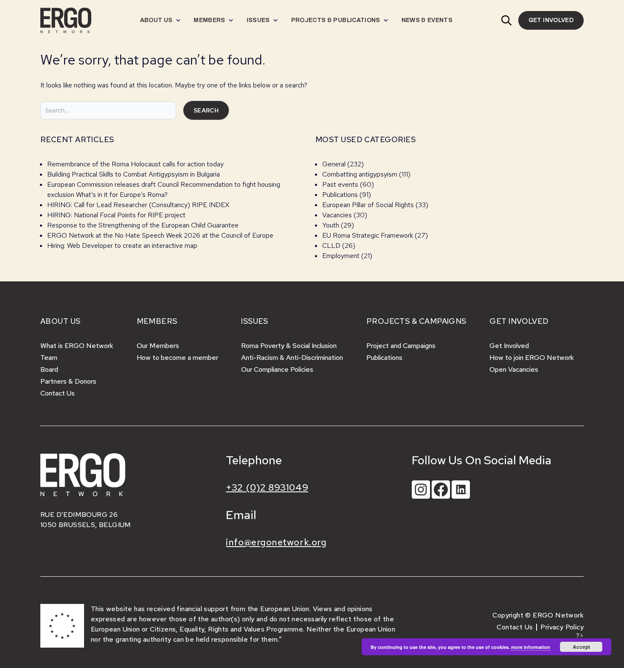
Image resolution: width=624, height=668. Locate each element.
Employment (341, 255)
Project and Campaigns (401, 345)
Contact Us (57, 393)
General (334, 164)
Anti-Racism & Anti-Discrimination (292, 357)
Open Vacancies (513, 369)
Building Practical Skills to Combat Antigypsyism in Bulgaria (133, 174)
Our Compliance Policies (277, 369)
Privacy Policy (562, 627)
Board (49, 369)
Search (206, 110)
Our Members (158, 345)
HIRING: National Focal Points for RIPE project (116, 215)
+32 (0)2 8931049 (267, 487)
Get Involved (509, 345)
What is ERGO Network (76, 345)
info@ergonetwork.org (276, 542)
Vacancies (337, 215)
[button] (506, 20)
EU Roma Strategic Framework (367, 235)
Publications (340, 194)
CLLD (331, 245)
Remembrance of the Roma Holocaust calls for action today (135, 164)
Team (48, 357)
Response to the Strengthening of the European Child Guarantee (143, 225)
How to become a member (177, 357)
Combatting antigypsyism (359, 174)
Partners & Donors (68, 381)
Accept (581, 647)
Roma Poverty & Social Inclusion (289, 345)
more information (530, 647)
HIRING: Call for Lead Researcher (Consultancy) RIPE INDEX (138, 204)
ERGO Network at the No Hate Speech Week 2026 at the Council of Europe (160, 235)
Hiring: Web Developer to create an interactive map (122, 245)
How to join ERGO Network (531, 357)
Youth (330, 225)
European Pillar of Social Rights (368, 204)
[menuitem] (160, 20)
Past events (340, 184)
